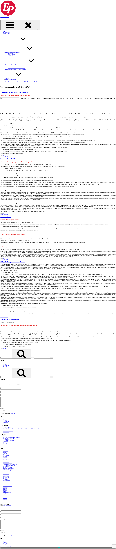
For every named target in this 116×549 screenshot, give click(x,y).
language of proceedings (7, 470)
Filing (4, 442)
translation (5, 498)
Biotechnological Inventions (8, 82)
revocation (5, 493)
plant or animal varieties (7, 486)
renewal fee (5, 490)
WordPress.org (6, 366)
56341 (1, 410)
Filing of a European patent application (12, 262)
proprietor (5, 488)
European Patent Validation (10, 79)
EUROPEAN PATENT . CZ (4, 17)
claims (4, 454)
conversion (5, 456)
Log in (4, 363)
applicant (4, 452)
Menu (38, 29)
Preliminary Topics (6, 33)
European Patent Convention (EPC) (10, 464)
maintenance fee (6, 474)
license (4, 471)
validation (5, 499)
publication (5, 489)
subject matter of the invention (8, 495)
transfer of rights (6, 496)
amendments (5, 451)
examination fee (6, 466)
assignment (5, 453)
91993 (32, 376)
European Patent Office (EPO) (9, 465)
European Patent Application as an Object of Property (15, 69)
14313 (1, 532)
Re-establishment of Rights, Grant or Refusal (16, 68)
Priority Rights (10, 55)
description (5, 458)
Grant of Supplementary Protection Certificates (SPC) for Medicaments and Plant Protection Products (24, 81)
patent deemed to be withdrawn (9, 481)
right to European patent (7, 494)
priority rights (5, 487)
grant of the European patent (8, 468)
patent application (6, 480)
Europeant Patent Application (8, 440)
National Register (6, 477)
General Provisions (6, 32)
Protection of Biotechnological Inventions (11, 427)
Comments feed (6, 365)
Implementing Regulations (8, 469)
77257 (32, 357)
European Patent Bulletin (7, 463)
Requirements (10, 53)
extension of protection (7, 467)
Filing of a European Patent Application (12, 52)
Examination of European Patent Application (13, 64)
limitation (4, 472)
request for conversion (7, 492)
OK (59, 547)
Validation (5, 446)
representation (5, 491)
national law (5, 475)
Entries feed (5, 364)
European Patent (6, 78)
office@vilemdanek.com (7, 505)
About (4, 31)
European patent (6, 462)
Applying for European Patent (9, 319)
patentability (5, 479)
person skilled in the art (7, 484)
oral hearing (5, 478)
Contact (4, 84)
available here (12, 413)
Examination (5, 441)
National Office (6, 476)
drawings (4, 460)
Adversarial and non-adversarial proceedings (13, 80)
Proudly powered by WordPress (6, 546)
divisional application (7, 459)
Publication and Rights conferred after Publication (17, 65)
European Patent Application (8, 42)
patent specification (6, 483)
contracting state (6, 455)
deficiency (5, 457)
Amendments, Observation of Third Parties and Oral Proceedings (20, 67)
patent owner (5, 482)
